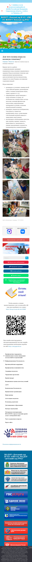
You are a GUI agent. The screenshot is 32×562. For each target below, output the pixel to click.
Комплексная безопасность (13, 388)
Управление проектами (12, 374)
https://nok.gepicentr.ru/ (14, 346)
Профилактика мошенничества (14, 368)
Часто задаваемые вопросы (13, 419)
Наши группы (9, 395)
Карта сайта (8, 422)
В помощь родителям (11, 402)
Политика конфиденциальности (12, 444)
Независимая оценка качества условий (16, 381)
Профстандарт (9, 378)
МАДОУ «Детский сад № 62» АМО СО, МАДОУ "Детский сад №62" (16, 18)
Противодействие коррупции (14, 364)
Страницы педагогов (11, 371)
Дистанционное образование (14, 405)
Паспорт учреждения (11, 408)
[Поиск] (26, 258)
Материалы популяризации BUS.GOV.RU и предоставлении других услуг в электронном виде (16, 413)
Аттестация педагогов (11, 398)
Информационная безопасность (14, 361)
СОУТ (7, 385)
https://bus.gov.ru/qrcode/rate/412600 (16, 309)
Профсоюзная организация (13, 391)
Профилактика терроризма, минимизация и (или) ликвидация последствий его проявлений (15, 355)
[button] (2, 50)
